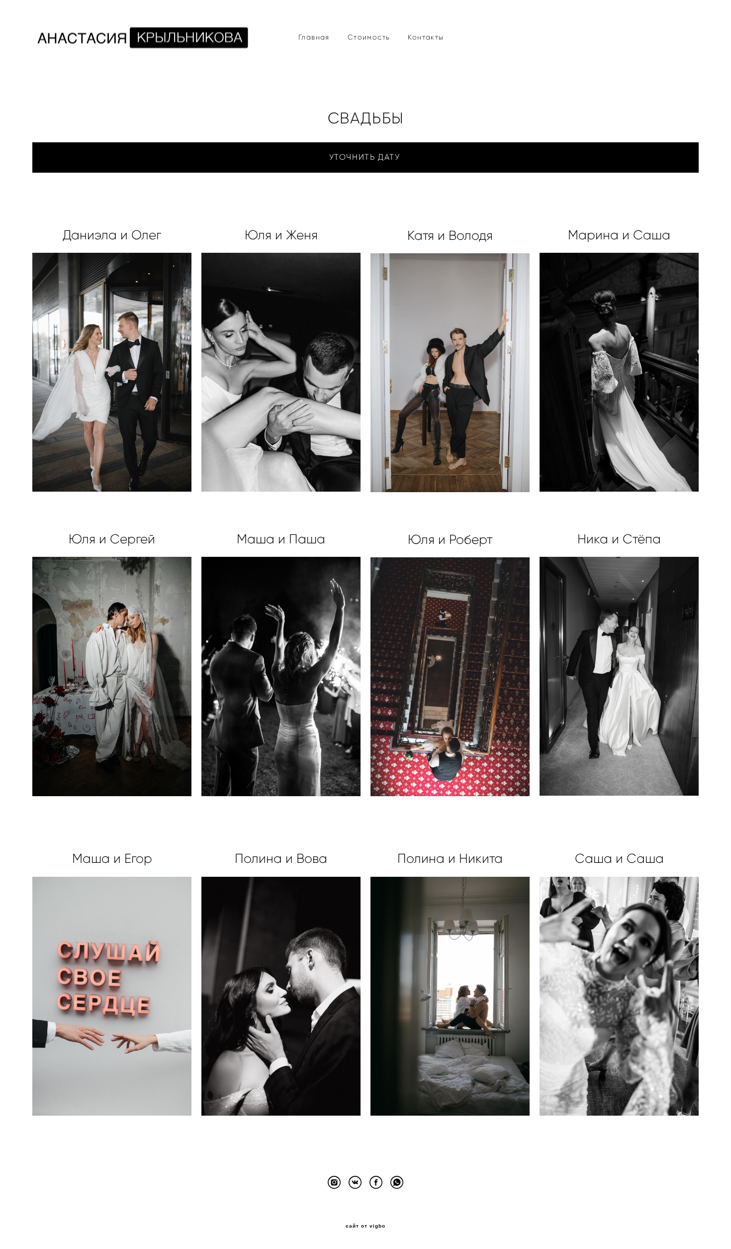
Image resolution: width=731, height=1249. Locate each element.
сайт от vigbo (365, 1226)
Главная (314, 37)
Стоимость (369, 37)
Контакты (426, 37)
